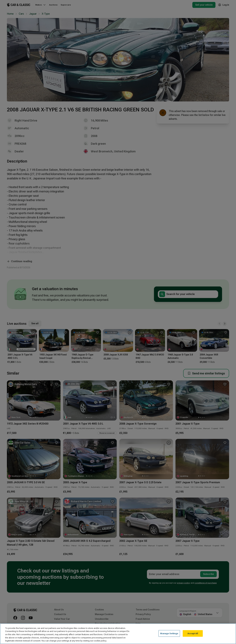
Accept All (193, 633)
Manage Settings (169, 633)
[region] (118, 633)
